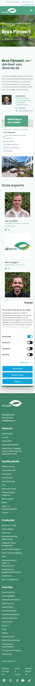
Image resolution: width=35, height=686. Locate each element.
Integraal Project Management (9, 544)
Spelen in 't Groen (9, 525)
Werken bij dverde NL (13, 2)
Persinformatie (8, 636)
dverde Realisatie (9, 610)
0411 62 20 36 (28, 5)
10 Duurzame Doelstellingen (8, 645)
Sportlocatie (7, 477)
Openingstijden (8, 596)
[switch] (30, 342)
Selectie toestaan (17, 375)
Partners (5, 625)
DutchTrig (6, 532)
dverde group (26, 2)
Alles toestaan (17, 368)
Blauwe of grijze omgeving (8, 494)
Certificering (7, 654)
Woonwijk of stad (9, 488)
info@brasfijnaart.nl (12, 145)
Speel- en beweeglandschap (9, 507)
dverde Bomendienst (10, 614)
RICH (4, 556)
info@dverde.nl (8, 420)
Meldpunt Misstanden (28, 671)
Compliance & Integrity (11, 650)
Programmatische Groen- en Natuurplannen (9, 563)
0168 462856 (9, 141)
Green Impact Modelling (12, 553)
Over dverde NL (8, 592)
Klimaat (5, 437)
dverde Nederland (9, 618)
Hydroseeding (7, 529)
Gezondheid (7, 441)
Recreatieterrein (8, 481)
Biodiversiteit (7, 433)
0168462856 (22, 108)
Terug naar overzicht (13, 39)
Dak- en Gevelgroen (10, 579)
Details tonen (24, 362)
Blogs (4, 629)
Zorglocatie (6, 474)
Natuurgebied (7, 498)
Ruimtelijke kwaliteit (10, 444)
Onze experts (7, 622)
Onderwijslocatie (8, 470)
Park (4, 485)
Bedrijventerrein (8, 466)
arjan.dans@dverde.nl (25, 111)
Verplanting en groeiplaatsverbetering (11, 571)
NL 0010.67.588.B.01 (13, 148)
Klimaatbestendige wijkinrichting (10, 538)
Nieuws (5, 633)
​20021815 (10, 151)
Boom (4, 502)
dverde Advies (7, 607)
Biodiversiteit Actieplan (11, 549)
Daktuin (5, 512)
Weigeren (17, 381)
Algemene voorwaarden (5, 671)
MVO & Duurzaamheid (11, 640)
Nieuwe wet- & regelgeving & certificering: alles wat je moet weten (12, 451)
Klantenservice (8, 415)
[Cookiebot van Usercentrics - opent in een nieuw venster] (25, 303)
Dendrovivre (7, 576)
